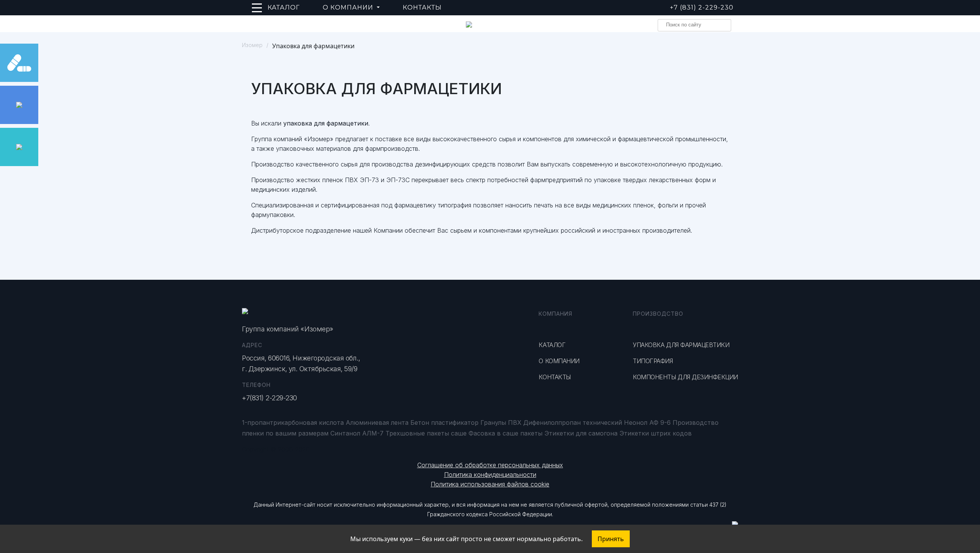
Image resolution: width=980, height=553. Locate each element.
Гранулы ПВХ (500, 422)
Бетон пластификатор (444, 422)
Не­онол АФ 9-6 (647, 422)
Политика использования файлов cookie (490, 484)
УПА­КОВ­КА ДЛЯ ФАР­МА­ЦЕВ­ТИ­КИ (681, 345)
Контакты (422, 7)
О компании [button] (349, 7)
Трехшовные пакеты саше (426, 433)
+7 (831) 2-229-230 (701, 7)
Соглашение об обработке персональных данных (490, 465)
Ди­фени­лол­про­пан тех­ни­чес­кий (572, 422)
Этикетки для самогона (580, 433)
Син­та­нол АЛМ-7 (357, 433)
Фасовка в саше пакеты (505, 433)
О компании (559, 361)
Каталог (284, 7)
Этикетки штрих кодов (655, 433)
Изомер (252, 45)
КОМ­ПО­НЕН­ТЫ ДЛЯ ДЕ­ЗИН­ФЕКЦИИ (685, 377)
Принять (611, 539)
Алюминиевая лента (377, 422)
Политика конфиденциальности (490, 474)
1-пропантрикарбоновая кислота (293, 422)
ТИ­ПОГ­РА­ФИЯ (653, 361)
